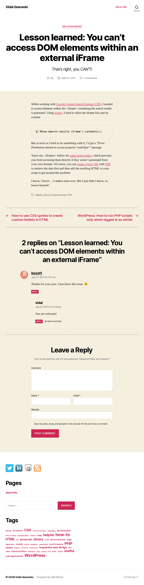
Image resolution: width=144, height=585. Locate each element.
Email (76, 395)
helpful (38, 195)
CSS (27, 530)
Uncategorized (72, 26)
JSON (47, 540)
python (17, 548)
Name (35, 395)
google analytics (23, 536)
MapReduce (10, 544)
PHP (108, 164)
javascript (26, 539)
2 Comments (90, 78)
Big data (8, 531)
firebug (13, 536)
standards (31, 551)
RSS (70, 548)
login (69, 539)
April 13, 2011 (68, 78)
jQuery (58, 113)
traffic (54, 551)
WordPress (34, 555)
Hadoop (33, 536)
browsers (18, 530)
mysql (26, 544)
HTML (10, 539)
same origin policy (81, 155)
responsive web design (53, 547)
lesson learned (58, 195)
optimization (43, 544)
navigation (34, 544)
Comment (36, 368)
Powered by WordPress (50, 577)
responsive (33, 548)
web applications (14, 556)
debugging (52, 531)
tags (38, 551)
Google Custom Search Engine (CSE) (78, 104)
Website (35, 409)
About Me (121, 6)
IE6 (17, 540)
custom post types (39, 531)
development (64, 530)
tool (49, 551)
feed (7, 536)
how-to (62, 534)
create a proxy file (87, 164)
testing (43, 551)
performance (56, 544)
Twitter (60, 551)
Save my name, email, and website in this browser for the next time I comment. (71, 424)
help (39, 535)
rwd (8, 551)
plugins (9, 547)
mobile (19, 544)
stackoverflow (18, 551)
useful (69, 551)
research (24, 548)
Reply (35, 292)
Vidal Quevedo (17, 7)
